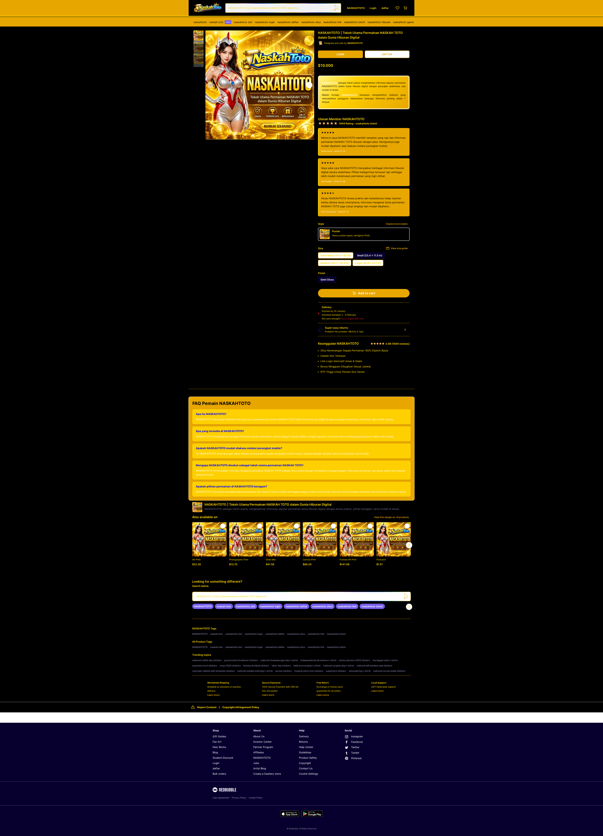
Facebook (357, 741)
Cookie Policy (256, 797)
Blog (215, 752)
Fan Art (217, 741)
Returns (303, 741)
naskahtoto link (332, 22)
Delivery (304, 736)
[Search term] (336, 8)
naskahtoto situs (311, 22)
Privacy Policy (239, 797)
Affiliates (258, 752)
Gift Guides (219, 736)
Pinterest (356, 758)
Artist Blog (259, 768)
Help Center (306, 747)
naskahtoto (200, 22)
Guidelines (305, 752)
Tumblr (355, 752)
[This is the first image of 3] (210, 85)
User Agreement (221, 797)
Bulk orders (219, 773)
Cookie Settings (308, 773)
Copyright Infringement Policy (240, 707)
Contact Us (305, 768)
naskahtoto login (265, 22)
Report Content (206, 707)
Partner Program (263, 747)
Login (216, 763)
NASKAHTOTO (329, 82)
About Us (258, 736)
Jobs (256, 763)
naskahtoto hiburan (379, 22)
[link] (203, 606)
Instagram (357, 736)
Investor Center (262, 741)
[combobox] (283, 8)
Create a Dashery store (267, 773)
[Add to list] (222, 526)
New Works (219, 747)
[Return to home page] (208, 8)
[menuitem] (200, 22)
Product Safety (308, 757)
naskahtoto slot (243, 22)
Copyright (305, 763)
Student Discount (223, 757)
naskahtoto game (403, 22)
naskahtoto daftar (288, 22)
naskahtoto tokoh (354, 22)
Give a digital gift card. (352, 318)
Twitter (355, 747)
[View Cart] (405, 8)
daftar (216, 768)
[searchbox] (301, 596)
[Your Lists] (397, 8)
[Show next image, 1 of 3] (309, 85)
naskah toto (219, 22)
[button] (198, 35)
